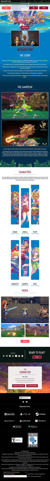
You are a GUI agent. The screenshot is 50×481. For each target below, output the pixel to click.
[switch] (29, 3)
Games (33, 7)
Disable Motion (23, 3)
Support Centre (30, 474)
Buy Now (43, 7)
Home (6, 7)
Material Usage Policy (40, 474)
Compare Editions (25, 27)
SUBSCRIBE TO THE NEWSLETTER (18, 385)
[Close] (26, 472)
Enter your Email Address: (9, 473)
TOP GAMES (23, 1)
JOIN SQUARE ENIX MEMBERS (32, 385)
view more (25, 341)
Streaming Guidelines (36, 476)
